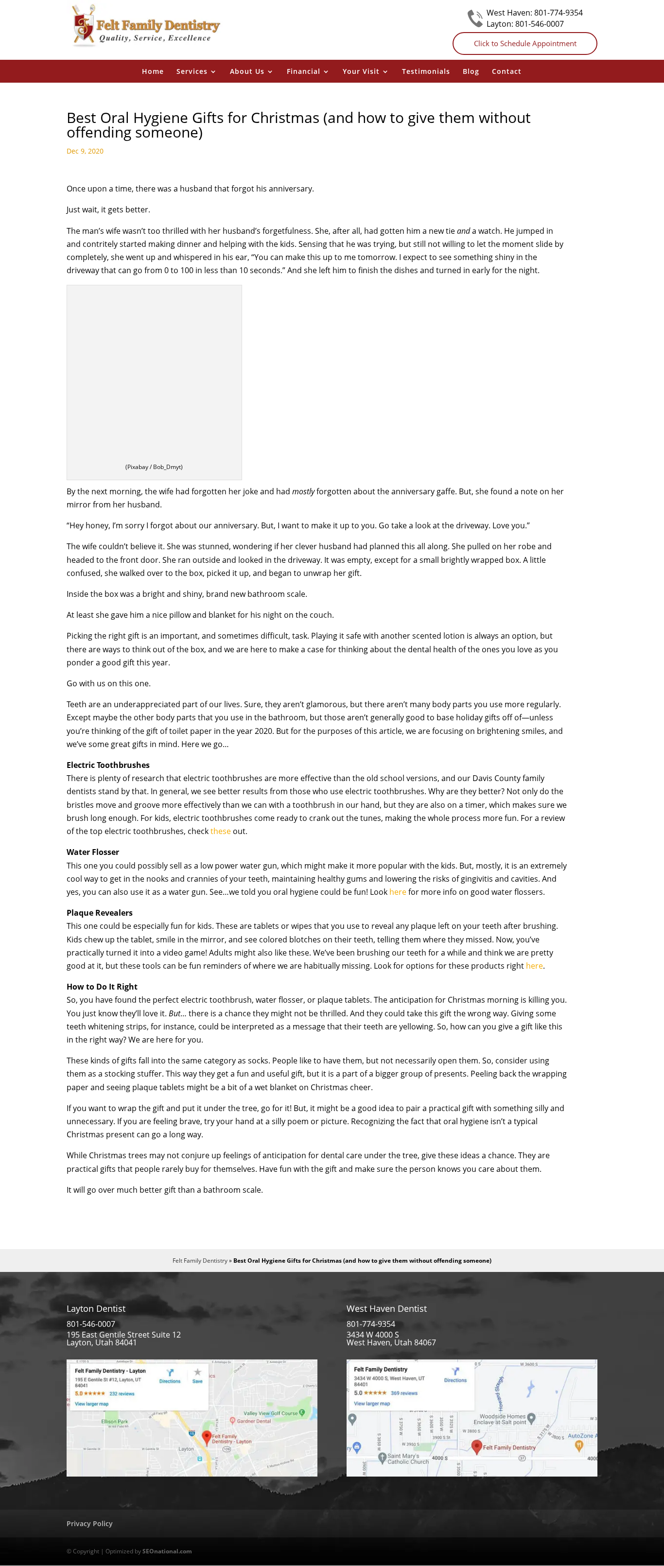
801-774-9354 (558, 12)
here (397, 892)
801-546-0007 (539, 23)
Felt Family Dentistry (200, 1260)
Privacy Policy (90, 1523)
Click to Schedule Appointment (525, 43)
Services (192, 71)
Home (153, 71)
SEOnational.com (167, 1551)
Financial (303, 71)
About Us (247, 71)
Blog (471, 71)
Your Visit (361, 71)
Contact (507, 71)
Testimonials (426, 71)
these (220, 831)
